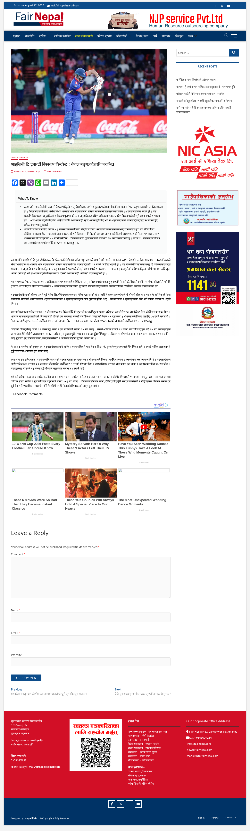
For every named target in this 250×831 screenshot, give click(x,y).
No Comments (54, 171)
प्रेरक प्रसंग (104, 36)
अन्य (190, 36)
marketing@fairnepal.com (202, 755)
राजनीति (29, 36)
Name (15, 610)
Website (16, 655)
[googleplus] (129, 800)
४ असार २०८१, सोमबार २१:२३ (26, 171)
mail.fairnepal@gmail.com (65, 5)
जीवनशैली (122, 36)
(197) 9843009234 (200, 737)
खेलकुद (179, 36)
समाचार (166, 36)
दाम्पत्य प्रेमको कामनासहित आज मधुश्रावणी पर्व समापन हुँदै (205, 86)
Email (15, 632)
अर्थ (155, 36)
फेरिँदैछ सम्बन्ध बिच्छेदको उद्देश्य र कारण (196, 79)
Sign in (201, 817)
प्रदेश (42, 36)
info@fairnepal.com (199, 743)
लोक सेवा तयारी (84, 36)
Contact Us (231, 817)
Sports (23, 157)
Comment (18, 554)
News (14, 157)
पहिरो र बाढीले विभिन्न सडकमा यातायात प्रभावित (200, 93)
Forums (215, 817)
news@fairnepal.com (199, 749)
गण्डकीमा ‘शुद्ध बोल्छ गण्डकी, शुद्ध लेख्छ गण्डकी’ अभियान (204, 100)
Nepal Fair (30, 818)
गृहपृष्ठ (16, 36)
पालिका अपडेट (62, 36)
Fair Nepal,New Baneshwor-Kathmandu (213, 731)
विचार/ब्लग (142, 36)
